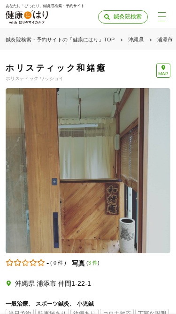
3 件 (93, 263)
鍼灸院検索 (128, 16)
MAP (163, 73)
